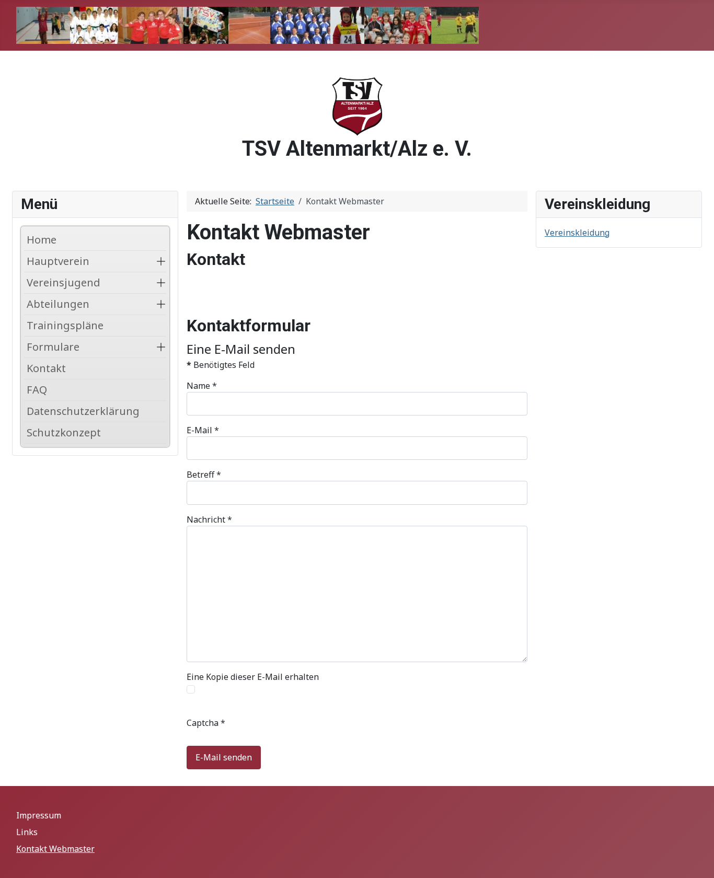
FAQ (37, 390)
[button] (161, 261)
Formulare (53, 347)
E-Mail (203, 430)
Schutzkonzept (64, 432)
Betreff (204, 474)
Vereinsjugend (63, 282)
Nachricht (209, 519)
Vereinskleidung (577, 232)
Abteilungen (58, 304)
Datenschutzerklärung (83, 411)
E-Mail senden (223, 757)
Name (202, 385)
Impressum (38, 815)
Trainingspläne (65, 325)
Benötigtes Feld (221, 365)
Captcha (206, 723)
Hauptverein (58, 261)
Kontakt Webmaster (55, 848)
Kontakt (46, 368)
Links (27, 832)
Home (41, 240)
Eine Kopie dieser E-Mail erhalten (253, 677)
